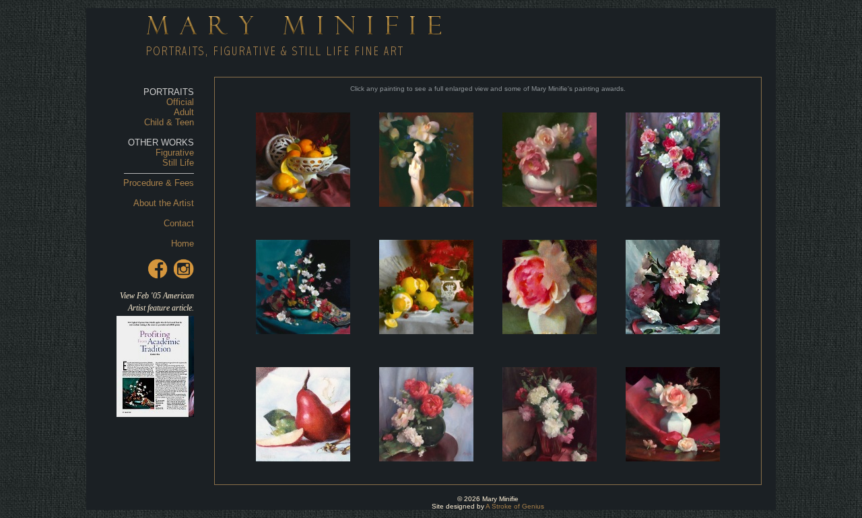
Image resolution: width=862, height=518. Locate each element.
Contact (179, 223)
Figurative (175, 153)
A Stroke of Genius (515, 506)
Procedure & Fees (158, 183)
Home (182, 243)
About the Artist (163, 203)
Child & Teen (169, 122)
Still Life (178, 163)
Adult (184, 112)
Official (180, 102)
